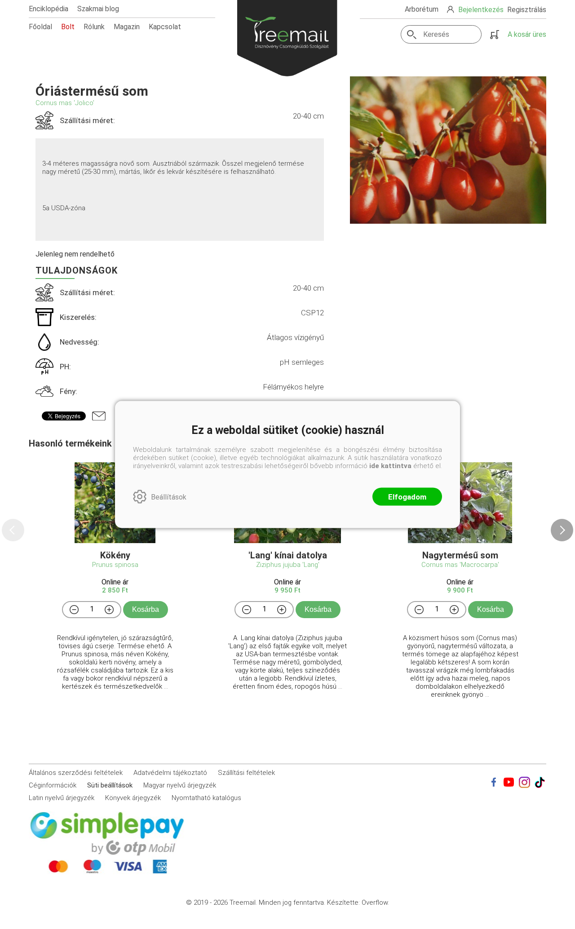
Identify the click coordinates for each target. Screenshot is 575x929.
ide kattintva (390, 466)
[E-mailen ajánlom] (99, 415)
